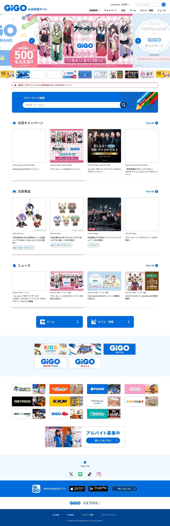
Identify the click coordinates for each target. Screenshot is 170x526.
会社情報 (56, 515)
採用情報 (70, 515)
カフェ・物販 (146, 10)
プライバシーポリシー (109, 515)
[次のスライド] (138, 41)
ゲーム (133, 10)
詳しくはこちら (124, 489)
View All (150, 123)
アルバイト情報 (87, 515)
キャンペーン (110, 10)
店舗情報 (93, 10)
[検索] (164, 4)
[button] (7, 74)
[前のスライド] (32, 41)
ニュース (161, 10)
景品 (123, 10)
